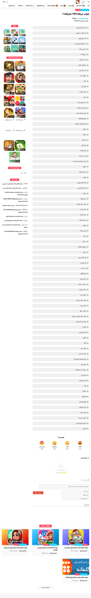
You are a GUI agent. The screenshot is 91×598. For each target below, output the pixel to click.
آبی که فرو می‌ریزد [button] (81, 28)
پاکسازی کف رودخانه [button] (80, 124)
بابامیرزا (85, 544)
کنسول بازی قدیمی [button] (81, 423)
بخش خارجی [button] (82, 92)
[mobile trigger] (87, 2)
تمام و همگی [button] (82, 172)
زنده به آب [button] (83, 268)
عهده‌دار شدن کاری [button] (81, 322)
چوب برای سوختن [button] (81, 204)
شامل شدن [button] (83, 295)
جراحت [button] (84, 193)
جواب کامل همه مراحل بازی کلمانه (76, 577)
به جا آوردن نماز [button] (82, 103)
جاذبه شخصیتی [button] (82, 188)
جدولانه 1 (78, 10)
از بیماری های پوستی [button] (80, 44)
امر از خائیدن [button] (82, 70)
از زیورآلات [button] (83, 54)
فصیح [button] (84, 338)
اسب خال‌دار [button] (83, 60)
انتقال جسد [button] (83, 76)
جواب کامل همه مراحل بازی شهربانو (15, 547)
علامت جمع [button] (83, 311)
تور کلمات (46, 544)
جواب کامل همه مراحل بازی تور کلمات (48, 548)
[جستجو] (7, 2)
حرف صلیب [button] (83, 209)
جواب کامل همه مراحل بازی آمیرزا (13, 220)
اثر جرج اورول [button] (82, 38)
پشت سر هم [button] (82, 156)
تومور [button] (84, 177)
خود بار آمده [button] (83, 231)
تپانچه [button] (84, 167)
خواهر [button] (84, 226)
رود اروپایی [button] (83, 263)
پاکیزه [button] (84, 129)
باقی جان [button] (83, 87)
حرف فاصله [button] (83, 215)
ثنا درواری (24, 225)
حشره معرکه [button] (82, 220)
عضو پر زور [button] (83, 306)
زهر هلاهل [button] (83, 274)
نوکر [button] (85, 386)
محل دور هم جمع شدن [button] (80, 359)
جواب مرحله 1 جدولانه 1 (8, 205)
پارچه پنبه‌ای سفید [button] (81, 113)
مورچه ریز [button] (83, 375)
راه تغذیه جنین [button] (82, 258)
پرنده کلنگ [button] (83, 151)
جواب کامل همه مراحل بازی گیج (14, 216)
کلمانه (77, 574)
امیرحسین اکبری (83, 551)
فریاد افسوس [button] (82, 332)
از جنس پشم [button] (82, 49)
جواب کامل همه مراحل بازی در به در (11, 188)
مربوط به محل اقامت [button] (80, 370)
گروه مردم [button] (83, 348)
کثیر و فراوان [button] (82, 407)
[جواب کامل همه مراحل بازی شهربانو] (15, 537)
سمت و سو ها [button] (82, 284)
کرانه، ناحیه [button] (83, 413)
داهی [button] (84, 236)
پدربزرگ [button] (84, 140)
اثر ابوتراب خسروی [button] (81, 33)
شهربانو (16, 544)
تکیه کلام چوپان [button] (81, 183)
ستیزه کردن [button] (83, 279)
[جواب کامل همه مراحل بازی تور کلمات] (45, 537)
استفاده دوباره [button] (82, 65)
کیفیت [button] (84, 429)
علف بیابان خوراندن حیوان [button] (79, 316)
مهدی (25, 220)
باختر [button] (84, 81)
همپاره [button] (84, 391)
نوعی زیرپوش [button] (82, 381)
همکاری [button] (84, 397)
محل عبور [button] (83, 365)
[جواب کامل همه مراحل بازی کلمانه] (75, 567)
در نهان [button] (84, 242)
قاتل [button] (85, 343)
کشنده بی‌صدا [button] (82, 418)
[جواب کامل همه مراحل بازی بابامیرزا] (75, 537)
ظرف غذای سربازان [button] (81, 300)
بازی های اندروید (85, 10)
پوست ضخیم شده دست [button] (79, 161)
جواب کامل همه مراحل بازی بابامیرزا (76, 547)
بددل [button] (84, 97)
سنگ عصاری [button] (82, 290)
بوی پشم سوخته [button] (81, 108)
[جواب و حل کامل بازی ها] (81, 2)
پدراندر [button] (84, 135)
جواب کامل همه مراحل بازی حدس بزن (12, 184)
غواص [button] (84, 327)
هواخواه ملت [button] (82, 402)
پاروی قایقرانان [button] (82, 119)
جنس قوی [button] (83, 199)
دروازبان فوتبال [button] (82, 247)
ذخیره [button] (84, 252)
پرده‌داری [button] (84, 145)
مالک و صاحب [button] (82, 354)
